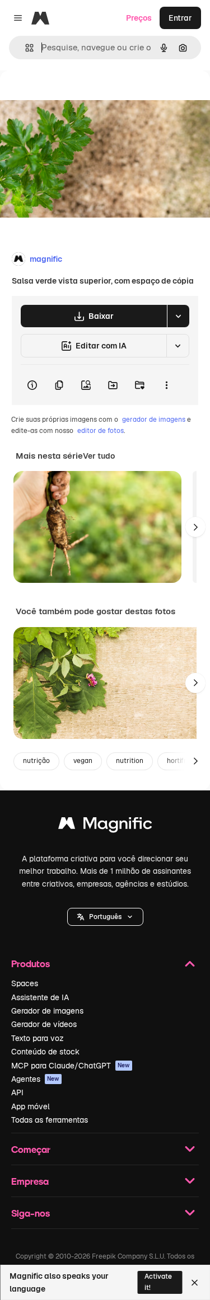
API (17, 1092)
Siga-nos (30, 1213)
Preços (139, 18)
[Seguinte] (195, 527)
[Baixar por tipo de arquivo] (178, 316)
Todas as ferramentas (49, 1120)
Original (71, 96)
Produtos (30, 963)
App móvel (30, 1106)
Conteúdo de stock (45, 1052)
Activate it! (158, 1282)
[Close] (194, 1282)
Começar (30, 1149)
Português (105, 916)
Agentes (35, 1079)
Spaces (24, 983)
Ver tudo (99, 456)
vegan (82, 760)
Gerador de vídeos (44, 1024)
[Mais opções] (166, 385)
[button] (105, 917)
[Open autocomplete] (25, 48)
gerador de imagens (153, 419)
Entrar (180, 18)
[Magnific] (105, 826)
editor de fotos (100, 430)
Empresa (30, 1181)
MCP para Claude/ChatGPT (70, 1066)
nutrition (129, 760)
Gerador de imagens (47, 1011)
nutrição (36, 760)
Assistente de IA (40, 997)
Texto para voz (37, 1038)
